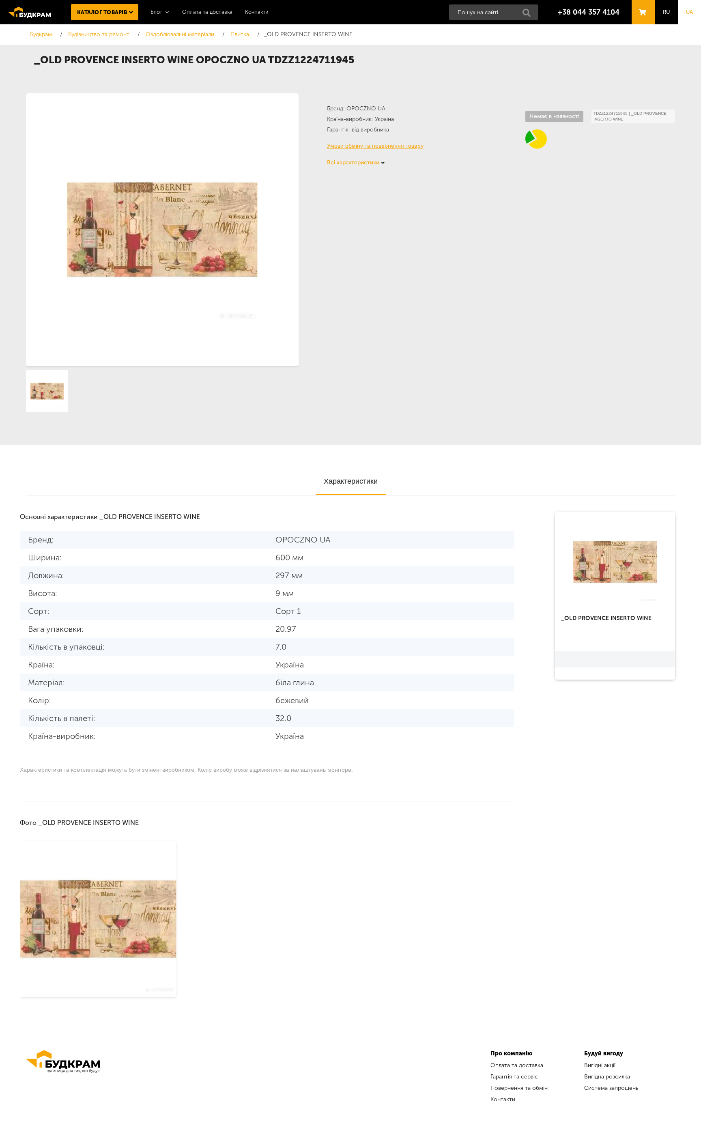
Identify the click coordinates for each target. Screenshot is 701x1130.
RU (666, 12)
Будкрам (29, 12)
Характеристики (351, 481)
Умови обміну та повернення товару (375, 145)
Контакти (257, 12)
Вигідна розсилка (607, 1076)
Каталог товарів (102, 12)
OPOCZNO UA (365, 108)
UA (689, 12)
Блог (156, 12)
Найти (529, 15)
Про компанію (511, 1053)
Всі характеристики (353, 162)
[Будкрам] (63, 1077)
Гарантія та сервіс (514, 1076)
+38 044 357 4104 (588, 12)
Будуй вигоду (603, 1053)
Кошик (641, 5)
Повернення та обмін (519, 1088)
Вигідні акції (599, 1065)
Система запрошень (611, 1088)
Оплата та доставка (207, 12)
